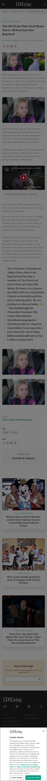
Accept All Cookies (33, 777)
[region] (23, 754)
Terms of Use (25, 764)
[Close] (43, 730)
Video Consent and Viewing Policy (28, 767)
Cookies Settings (16, 777)
